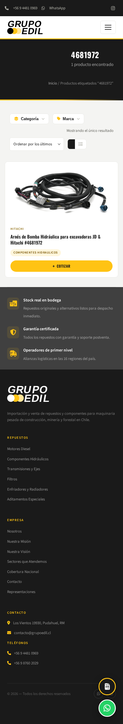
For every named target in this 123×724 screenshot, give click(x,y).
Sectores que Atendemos (27, 561)
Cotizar (63, 266)
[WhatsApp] (98, 694)
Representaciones (21, 592)
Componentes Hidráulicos (27, 459)
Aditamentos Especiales (26, 499)
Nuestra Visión (18, 551)
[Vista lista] (80, 144)
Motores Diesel (18, 449)
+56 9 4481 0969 (25, 8)
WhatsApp (57, 8)
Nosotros (14, 531)
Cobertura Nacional (23, 571)
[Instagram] (112, 8)
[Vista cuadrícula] (71, 144)
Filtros (12, 479)
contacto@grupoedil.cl (32, 633)
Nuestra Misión (19, 541)
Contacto (14, 581)
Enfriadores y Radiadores (27, 489)
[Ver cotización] (107, 686)
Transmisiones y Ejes (23, 469)
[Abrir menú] (108, 27)
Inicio (52, 83)
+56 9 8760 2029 (26, 663)
